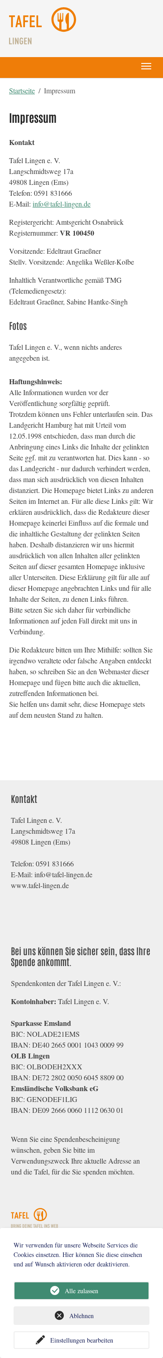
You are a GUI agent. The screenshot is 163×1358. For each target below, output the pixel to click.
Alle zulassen (81, 1290)
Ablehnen (81, 1315)
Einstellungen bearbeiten (81, 1340)
